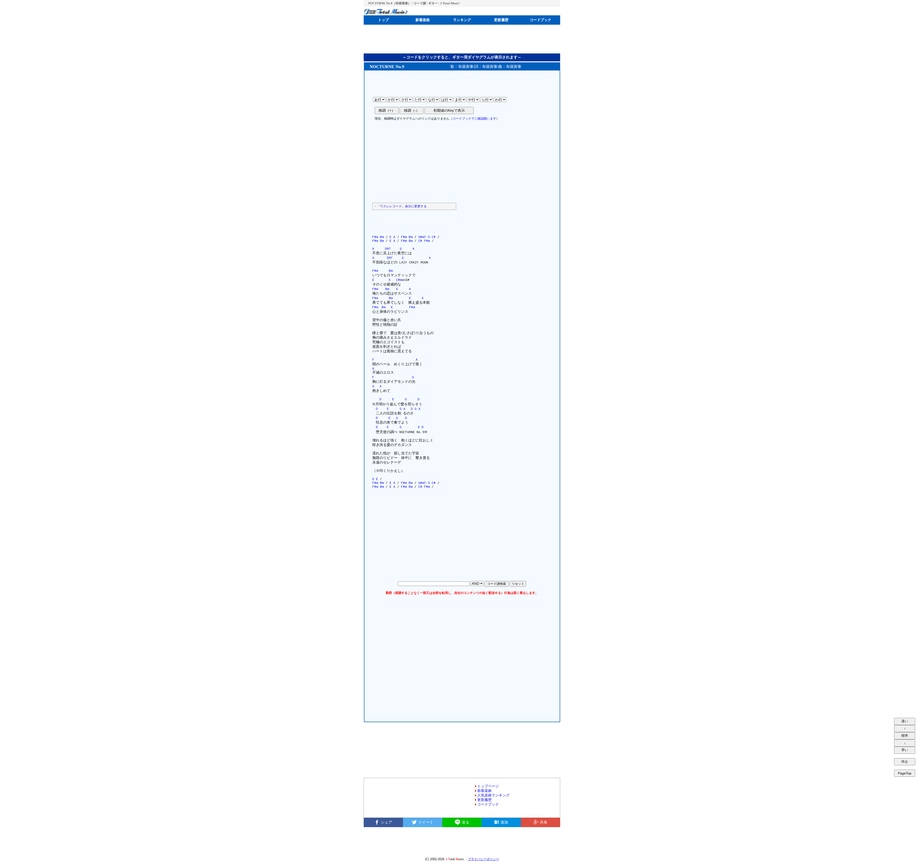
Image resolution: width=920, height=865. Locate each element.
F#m (375, 237)
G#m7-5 (424, 237)
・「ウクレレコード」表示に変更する (400, 206)
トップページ (488, 786)
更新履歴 (501, 20)
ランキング (462, 20)
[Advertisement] (462, 39)
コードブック (540, 20)
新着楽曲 (422, 20)
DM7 (388, 248)
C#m (399, 280)
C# (434, 237)
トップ (383, 20)
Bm (382, 237)
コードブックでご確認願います (474, 118)
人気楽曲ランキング (493, 795)
